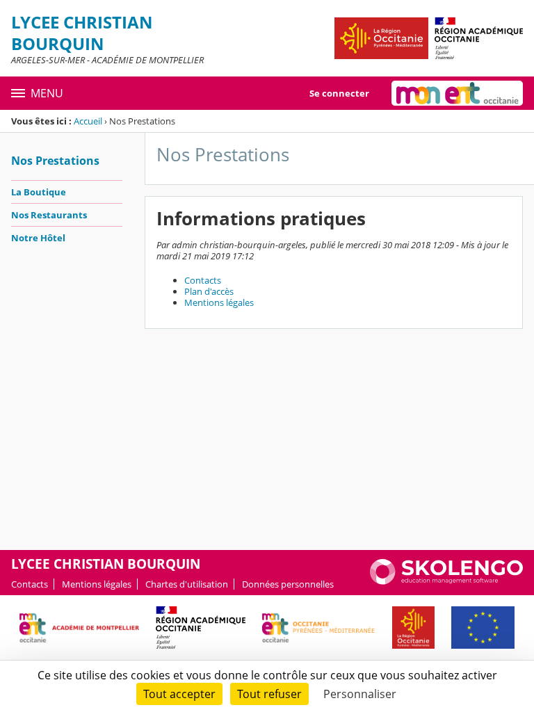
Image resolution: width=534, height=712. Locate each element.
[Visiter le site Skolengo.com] (446, 581)
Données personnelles (288, 584)
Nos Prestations (55, 160)
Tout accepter (179, 694)
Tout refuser (269, 694)
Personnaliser (359, 694)
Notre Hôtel (38, 238)
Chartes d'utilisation (186, 584)
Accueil (88, 121)
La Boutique (38, 192)
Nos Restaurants (49, 215)
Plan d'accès (209, 291)
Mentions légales (219, 302)
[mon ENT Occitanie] (457, 93)
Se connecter (339, 93)
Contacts (202, 280)
